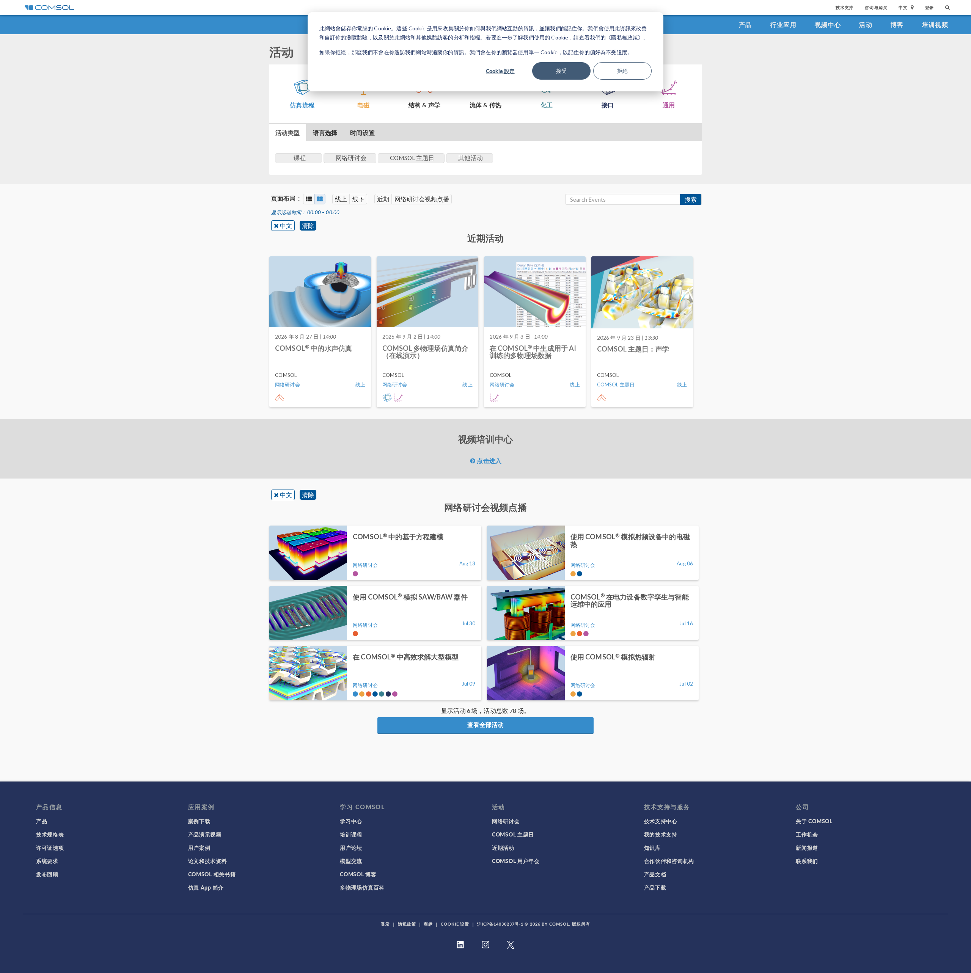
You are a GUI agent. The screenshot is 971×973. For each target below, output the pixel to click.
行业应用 (783, 24)
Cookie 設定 (500, 71)
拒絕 (622, 70)
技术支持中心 (660, 821)
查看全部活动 (485, 724)
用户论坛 (351, 847)
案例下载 (199, 821)
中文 (286, 225)
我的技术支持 (660, 834)
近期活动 (503, 847)
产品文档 (655, 874)
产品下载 (655, 887)
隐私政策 (407, 924)
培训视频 (935, 24)
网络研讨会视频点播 (421, 198)
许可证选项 (50, 847)
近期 (383, 198)
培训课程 (351, 834)
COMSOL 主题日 (513, 834)
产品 (745, 24)
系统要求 (47, 861)
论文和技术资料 (207, 861)
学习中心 (351, 821)
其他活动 (470, 157)
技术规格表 (50, 834)
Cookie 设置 (455, 924)
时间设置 (362, 132)
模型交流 (351, 861)
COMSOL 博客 (358, 874)
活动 (865, 24)
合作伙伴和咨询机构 (669, 861)
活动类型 (287, 132)
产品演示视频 (205, 834)
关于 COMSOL (814, 821)
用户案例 (199, 847)
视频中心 (828, 24)
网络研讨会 (506, 821)
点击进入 (488, 460)
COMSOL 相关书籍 (212, 874)
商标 (428, 924)
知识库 (652, 847)
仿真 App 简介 (206, 887)
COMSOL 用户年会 (516, 861)
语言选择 (325, 132)
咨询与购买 (876, 7)
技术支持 (844, 7)
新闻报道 (807, 847)
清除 (308, 225)
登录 (929, 7)
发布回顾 (47, 874)
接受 (561, 70)
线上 (341, 198)
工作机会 (807, 834)
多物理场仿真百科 (362, 887)
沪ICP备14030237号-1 (500, 924)
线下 (358, 198)
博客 (897, 24)
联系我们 (807, 861)
